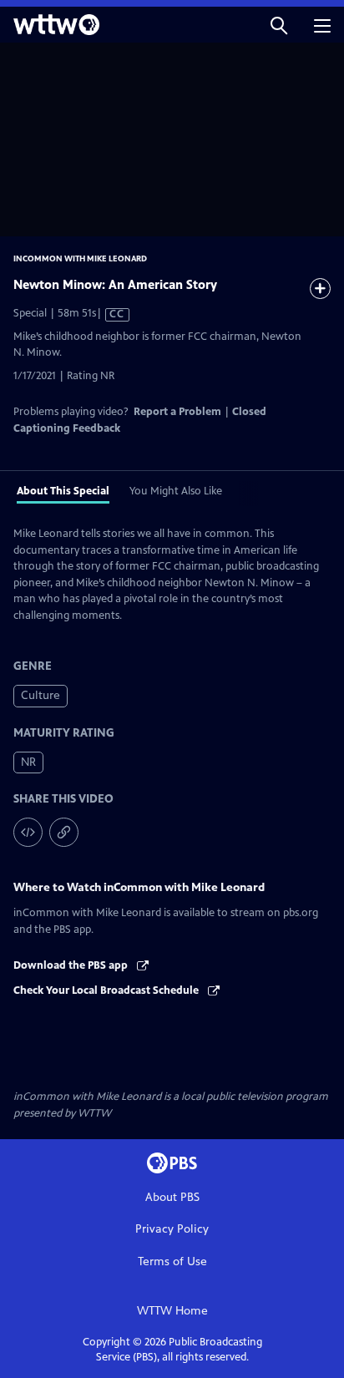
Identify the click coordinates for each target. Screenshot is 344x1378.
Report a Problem (177, 411)
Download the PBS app (71, 965)
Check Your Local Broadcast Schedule (107, 990)
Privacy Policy (172, 1229)
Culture (40, 695)
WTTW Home (172, 1311)
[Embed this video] (28, 832)
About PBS (172, 1197)
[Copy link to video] (63, 832)
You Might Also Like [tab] (175, 491)
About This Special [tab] (63, 491)
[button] (279, 25)
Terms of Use (172, 1261)
